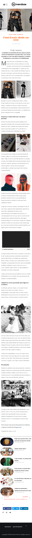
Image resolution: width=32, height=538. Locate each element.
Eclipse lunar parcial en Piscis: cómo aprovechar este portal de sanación (22, 439)
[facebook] (3, 512)
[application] (16, 239)
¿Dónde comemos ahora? (20, 448)
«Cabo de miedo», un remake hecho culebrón (22, 459)
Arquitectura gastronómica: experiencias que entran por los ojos (22, 489)
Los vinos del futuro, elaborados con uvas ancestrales (22, 479)
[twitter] (10, 512)
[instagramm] (6, 512)
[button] (4, 4)
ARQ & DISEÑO (12, 34)
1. (7, 249)
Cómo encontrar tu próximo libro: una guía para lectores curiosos (22, 469)
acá (20, 427)
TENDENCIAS (20, 34)
